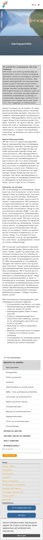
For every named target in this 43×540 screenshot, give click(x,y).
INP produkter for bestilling (13, 485)
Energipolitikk (11, 372)
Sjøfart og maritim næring (16, 402)
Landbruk (10, 382)
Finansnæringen (12, 426)
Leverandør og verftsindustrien (19, 397)
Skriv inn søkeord (7, 449)
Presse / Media (8, 466)
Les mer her (8, 531)
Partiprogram (7, 474)
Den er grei (21, 535)
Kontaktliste (7, 470)
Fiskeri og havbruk (13, 377)
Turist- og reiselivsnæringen (17, 421)
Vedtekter (6, 477)
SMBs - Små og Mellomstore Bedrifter (21, 392)
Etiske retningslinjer (10, 481)
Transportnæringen (14, 407)
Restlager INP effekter (11, 488)
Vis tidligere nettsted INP (12, 492)
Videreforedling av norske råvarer (20, 387)
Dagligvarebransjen (14, 416)
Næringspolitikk (12, 367)
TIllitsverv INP (8, 496)
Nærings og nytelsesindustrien (18, 411)
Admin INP (6, 499)
